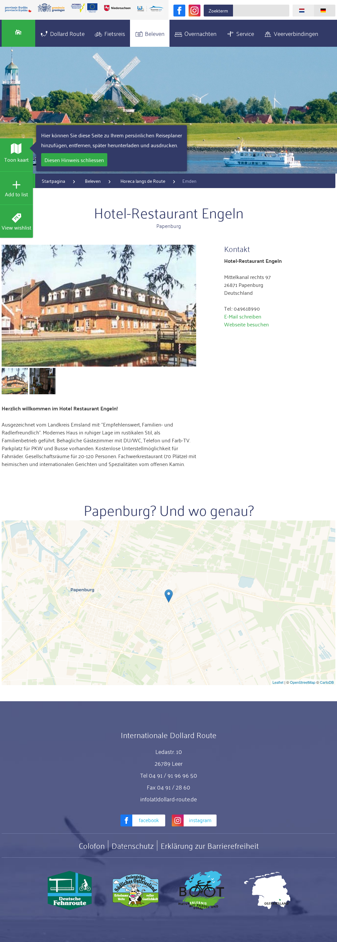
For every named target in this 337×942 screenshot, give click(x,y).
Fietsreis (114, 33)
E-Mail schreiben (242, 316)
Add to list (16, 194)
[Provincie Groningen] (51, 8)
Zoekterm (218, 10)
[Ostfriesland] (267, 890)
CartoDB (327, 682)
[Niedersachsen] (117, 8)
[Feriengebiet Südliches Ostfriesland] (135, 890)
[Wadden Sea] (150, 9)
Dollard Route (67, 33)
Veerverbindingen (296, 33)
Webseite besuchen (246, 324)
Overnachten (200, 33)
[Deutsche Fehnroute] (70, 890)
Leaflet (277, 682)
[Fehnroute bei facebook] (179, 10)
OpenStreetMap (302, 682)
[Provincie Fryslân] (18, 9)
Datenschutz (133, 845)
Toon (16, 159)
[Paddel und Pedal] (201, 890)
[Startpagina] (18, 33)
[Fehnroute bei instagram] (194, 10)
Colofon (92, 845)
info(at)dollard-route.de (168, 798)
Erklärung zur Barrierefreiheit (210, 845)
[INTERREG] (84, 8)
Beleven (155, 33)
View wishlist (16, 227)
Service (245, 33)
